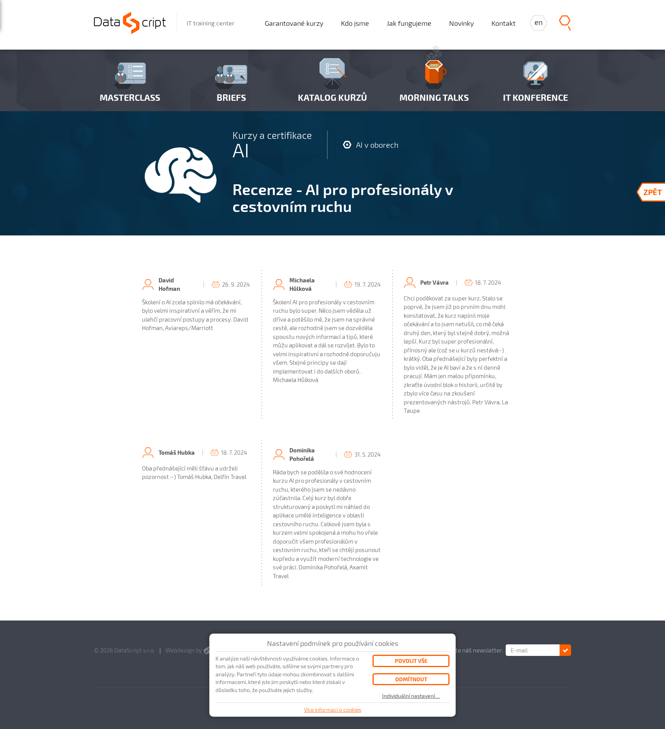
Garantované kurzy (294, 23)
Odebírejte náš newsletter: (468, 650)
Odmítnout (411, 679)
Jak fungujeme (409, 23)
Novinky (461, 23)
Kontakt (503, 23)
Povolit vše (411, 660)
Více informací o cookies (332, 709)
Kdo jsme (355, 23)
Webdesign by (184, 650)
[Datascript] (130, 21)
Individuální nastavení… (411, 696)
